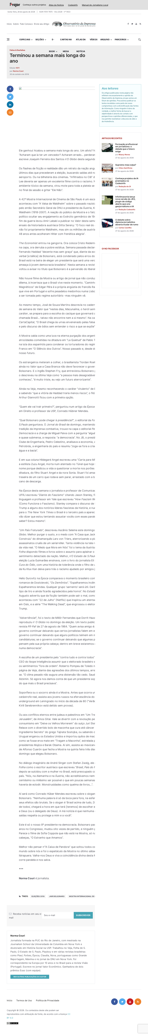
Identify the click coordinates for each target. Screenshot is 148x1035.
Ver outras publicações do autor (29, 977)
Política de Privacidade (47, 1000)
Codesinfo (73, 5)
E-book (52, 41)
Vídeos (93, 39)
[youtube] (136, 23)
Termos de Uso (24, 1000)
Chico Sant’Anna (125, 168)
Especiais (25, 39)
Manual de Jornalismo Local (95, 5)
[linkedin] (10, 104)
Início (9, 24)
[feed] (140, 23)
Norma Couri (18, 71)
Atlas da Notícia (56, 5)
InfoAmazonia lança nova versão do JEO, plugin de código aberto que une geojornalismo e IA (125, 201)
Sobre (16, 24)
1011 (18, 68)
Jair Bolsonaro (56, 896)
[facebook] (128, 23)
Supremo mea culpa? (125, 165)
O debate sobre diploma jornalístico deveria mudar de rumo (126, 222)
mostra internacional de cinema (85, 896)
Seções (39, 39)
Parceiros (120, 39)
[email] (10, 112)
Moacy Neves (124, 154)
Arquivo (105, 39)
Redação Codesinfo (127, 209)
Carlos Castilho (125, 228)
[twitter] (132, 23)
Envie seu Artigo (41, 24)
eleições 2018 (38, 896)
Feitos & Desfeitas (17, 50)
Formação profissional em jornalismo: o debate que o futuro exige (126, 148)
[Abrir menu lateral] (8, 39)
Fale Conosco (26, 24)
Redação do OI (125, 186)
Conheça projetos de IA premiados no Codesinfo (126, 180)
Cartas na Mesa (66, 41)
